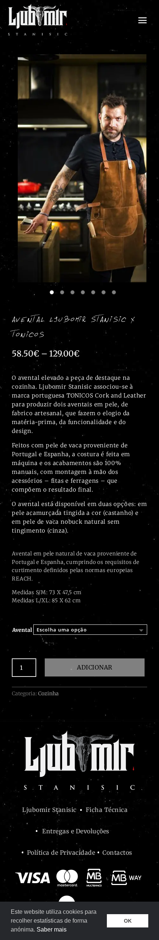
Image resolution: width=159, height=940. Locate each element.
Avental (22, 630)
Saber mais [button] (52, 929)
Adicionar (94, 667)
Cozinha (48, 693)
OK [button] (128, 921)
